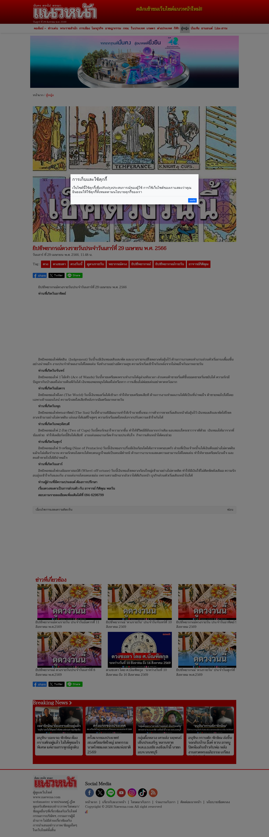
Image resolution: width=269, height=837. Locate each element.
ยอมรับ (192, 200)
